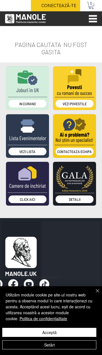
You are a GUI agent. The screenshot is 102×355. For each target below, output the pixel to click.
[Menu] (93, 18)
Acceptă (49, 332)
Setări (49, 345)
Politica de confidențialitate (43, 318)
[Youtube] (29, 284)
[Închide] (94, 294)
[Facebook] (13, 284)
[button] (91, 5)
